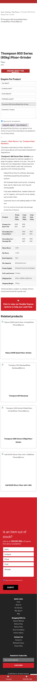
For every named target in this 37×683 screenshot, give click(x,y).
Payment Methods (18, 621)
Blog (18, 613)
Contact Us (18, 640)
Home (2, 12)
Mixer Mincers (15, 12)
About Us (18, 605)
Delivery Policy (18, 624)
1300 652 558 (16, 541)
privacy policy (9, 133)
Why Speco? (18, 611)
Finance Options (18, 633)
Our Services (18, 608)
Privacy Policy (18, 646)
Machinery (8, 12)
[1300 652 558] (28, 676)
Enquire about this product (15, 71)
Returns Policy (18, 627)
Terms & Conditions (18, 630)
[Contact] (9, 676)
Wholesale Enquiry (18, 643)
